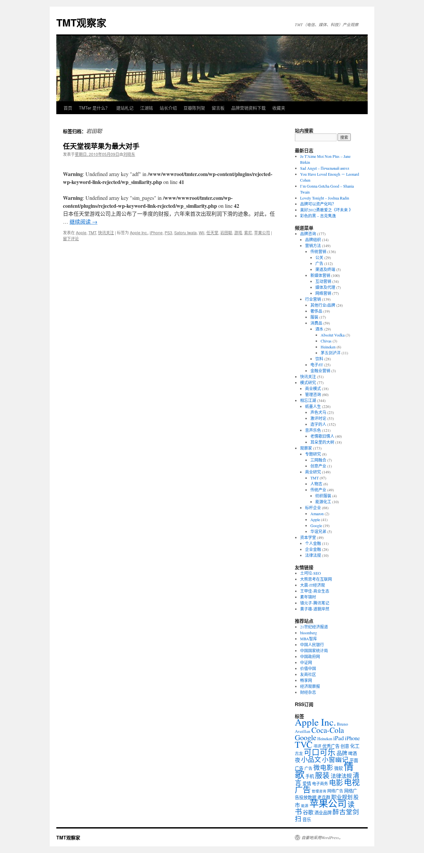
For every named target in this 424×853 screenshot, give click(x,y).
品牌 (342, 753)
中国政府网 (310, 656)
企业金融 (313, 549)
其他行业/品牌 (322, 305)
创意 (345, 746)
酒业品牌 (323, 813)
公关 (319, 257)
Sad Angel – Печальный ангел (324, 168)
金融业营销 (320, 370)
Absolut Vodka (332, 334)
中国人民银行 (312, 644)
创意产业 (318, 466)
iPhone (156, 232)
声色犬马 (318, 412)
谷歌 (308, 812)
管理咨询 (313, 394)
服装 (314, 317)
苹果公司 (262, 232)
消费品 (316, 323)
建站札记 (124, 108)
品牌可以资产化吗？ (318, 203)
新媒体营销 (320, 275)
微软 (338, 768)
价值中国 (308, 668)
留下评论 (71, 238)
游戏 (238, 232)
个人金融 (313, 543)
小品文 (311, 759)
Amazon (317, 513)
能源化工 (323, 501)
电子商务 (320, 783)
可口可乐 (320, 752)
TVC (303, 744)
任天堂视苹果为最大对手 (101, 146)
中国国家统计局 (314, 650)
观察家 (306, 448)
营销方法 (313, 245)
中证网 (306, 662)
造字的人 (318, 424)
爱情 (306, 783)
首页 (68, 108)
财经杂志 (308, 692)
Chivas (326, 340)
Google (316, 525)
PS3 (168, 232)
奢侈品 (316, 311)
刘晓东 (129, 154)
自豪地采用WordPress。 (322, 837)
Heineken (328, 346)
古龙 (299, 753)
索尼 (248, 232)
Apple (81, 232)
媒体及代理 (325, 287)
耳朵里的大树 (322, 442)
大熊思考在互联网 (316, 579)
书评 (317, 746)
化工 (354, 746)
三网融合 (318, 460)
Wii (201, 232)
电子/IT (316, 364)
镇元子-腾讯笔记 (314, 603)
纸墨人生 (313, 406)
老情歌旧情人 (322, 436)
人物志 (316, 483)
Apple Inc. (139, 232)
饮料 (319, 358)
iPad (338, 738)
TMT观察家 (81, 22)
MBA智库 (308, 638)
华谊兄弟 (318, 531)
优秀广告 (331, 746)
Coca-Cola (327, 730)
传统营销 (318, 251)
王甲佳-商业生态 (314, 591)
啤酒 (352, 753)
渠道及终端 (325, 269)
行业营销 (313, 299)
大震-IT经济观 (312, 585)
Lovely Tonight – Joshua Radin (324, 198)
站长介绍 (168, 108)
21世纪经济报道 (314, 626)
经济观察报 (310, 686)
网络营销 (323, 293)
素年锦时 (308, 597)
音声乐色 (313, 430)
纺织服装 (323, 495)
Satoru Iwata (185, 232)
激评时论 (318, 418)
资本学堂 (308, 537)
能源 (304, 805)
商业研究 (313, 471)
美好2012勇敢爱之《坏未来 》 (326, 209)
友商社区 (308, 674)
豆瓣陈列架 (194, 108)
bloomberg (308, 632)
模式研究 (308, 382)
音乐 (306, 820)
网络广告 (335, 790)
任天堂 (212, 232)
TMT (92, 232)
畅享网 (306, 680)
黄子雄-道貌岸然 (314, 608)
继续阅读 (83, 221)
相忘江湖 (308, 400)
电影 (336, 782)
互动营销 (323, 281)
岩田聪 (226, 232)
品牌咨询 (308, 233)
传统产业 (318, 489)
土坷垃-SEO (310, 573)
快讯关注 (106, 232)
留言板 (218, 108)
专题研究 (313, 454)
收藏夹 (278, 108)
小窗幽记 (335, 759)
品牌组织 (313, 239)
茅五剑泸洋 (331, 352)
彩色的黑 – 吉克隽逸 (318, 215)
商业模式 (313, 388)
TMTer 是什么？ (94, 108)
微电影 (323, 767)
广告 (319, 263)
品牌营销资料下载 (248, 108)
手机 (309, 776)
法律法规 (313, 555)
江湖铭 (146, 108)
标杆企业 (313, 507)
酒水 (319, 329)
